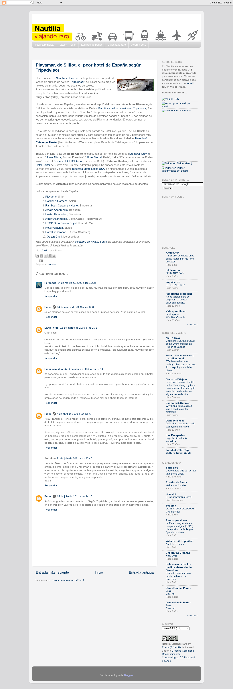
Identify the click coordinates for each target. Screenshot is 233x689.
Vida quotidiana (175, 311)
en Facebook (183, 110)
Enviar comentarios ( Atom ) (68, 580)
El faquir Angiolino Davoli (179, 497)
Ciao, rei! (170, 593)
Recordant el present (179, 293)
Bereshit (171, 494)
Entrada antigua (141, 572)
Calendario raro (117, 44)
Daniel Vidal (51, 327)
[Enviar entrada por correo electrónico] (40, 260)
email (190, 83)
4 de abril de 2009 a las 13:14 (86, 369)
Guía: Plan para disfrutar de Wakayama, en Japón (180, 425)
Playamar (51, 196)
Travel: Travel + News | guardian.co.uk (179, 357)
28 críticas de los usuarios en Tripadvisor (122, 108)
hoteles (52, 264)
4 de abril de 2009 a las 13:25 (74, 414)
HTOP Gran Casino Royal (60, 223)
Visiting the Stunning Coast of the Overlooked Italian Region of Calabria (180, 344)
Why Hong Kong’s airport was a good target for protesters (179, 409)
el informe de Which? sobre (90, 241)
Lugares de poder (91, 44)
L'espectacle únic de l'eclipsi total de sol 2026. (181, 472)
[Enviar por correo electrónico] (37, 256)
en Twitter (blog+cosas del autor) (175, 169)
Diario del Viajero (176, 379)
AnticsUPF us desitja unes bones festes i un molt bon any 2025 (180, 258)
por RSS (173, 99)
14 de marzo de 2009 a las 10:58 (77, 283)
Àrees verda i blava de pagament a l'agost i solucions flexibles (177, 299)
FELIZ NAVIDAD (174, 273)
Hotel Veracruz (54, 227)
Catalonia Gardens (56, 201)
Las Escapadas (175, 435)
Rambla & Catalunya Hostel (61, 205)
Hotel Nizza (54, 157)
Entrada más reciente (52, 572)
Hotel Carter (43, 165)
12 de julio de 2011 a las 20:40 (74, 458)
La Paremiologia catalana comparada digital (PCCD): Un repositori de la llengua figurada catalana (180, 528)
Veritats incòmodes (176, 485)
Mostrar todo (192, 325)
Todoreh (171, 505)
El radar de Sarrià (176, 482)
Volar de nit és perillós (179, 541)
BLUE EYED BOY (175, 285)
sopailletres (173, 282)
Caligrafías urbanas (178, 552)
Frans (48, 307)
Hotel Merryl (94, 157)
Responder (50, 296)
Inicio (99, 572)
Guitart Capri (54, 236)
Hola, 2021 (171, 555)
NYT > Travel (173, 338)
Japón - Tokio (68, 44)
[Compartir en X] (46, 256)
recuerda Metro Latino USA (88, 168)
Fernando (50, 283)
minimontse (173, 270)
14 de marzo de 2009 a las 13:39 (76, 307)
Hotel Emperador (55, 232)
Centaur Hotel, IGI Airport (68, 161)
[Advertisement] (98, 54)
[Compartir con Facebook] (50, 256)
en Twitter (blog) (182, 163)
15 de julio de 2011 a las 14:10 (74, 496)
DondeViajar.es (175, 420)
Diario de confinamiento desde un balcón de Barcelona (178, 576)
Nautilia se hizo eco (67, 78)
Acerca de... (138, 44)
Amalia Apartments (56, 209)
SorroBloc (172, 467)
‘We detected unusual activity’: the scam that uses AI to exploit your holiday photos (181, 366)
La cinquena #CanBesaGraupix (175, 316)
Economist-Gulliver (178, 403)
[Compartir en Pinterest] (54, 256)
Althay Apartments (56, 218)
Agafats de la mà (175, 544)
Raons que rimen (176, 520)
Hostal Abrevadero (56, 214)
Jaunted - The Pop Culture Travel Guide (178, 451)
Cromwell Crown (139, 153)
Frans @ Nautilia (171, 647)
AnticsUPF (172, 252)
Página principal (44, 44)
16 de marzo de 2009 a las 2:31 (78, 327)
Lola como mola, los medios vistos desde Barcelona (179, 567)
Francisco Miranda (56, 369)
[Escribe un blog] (41, 256)
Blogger (128, 675)
